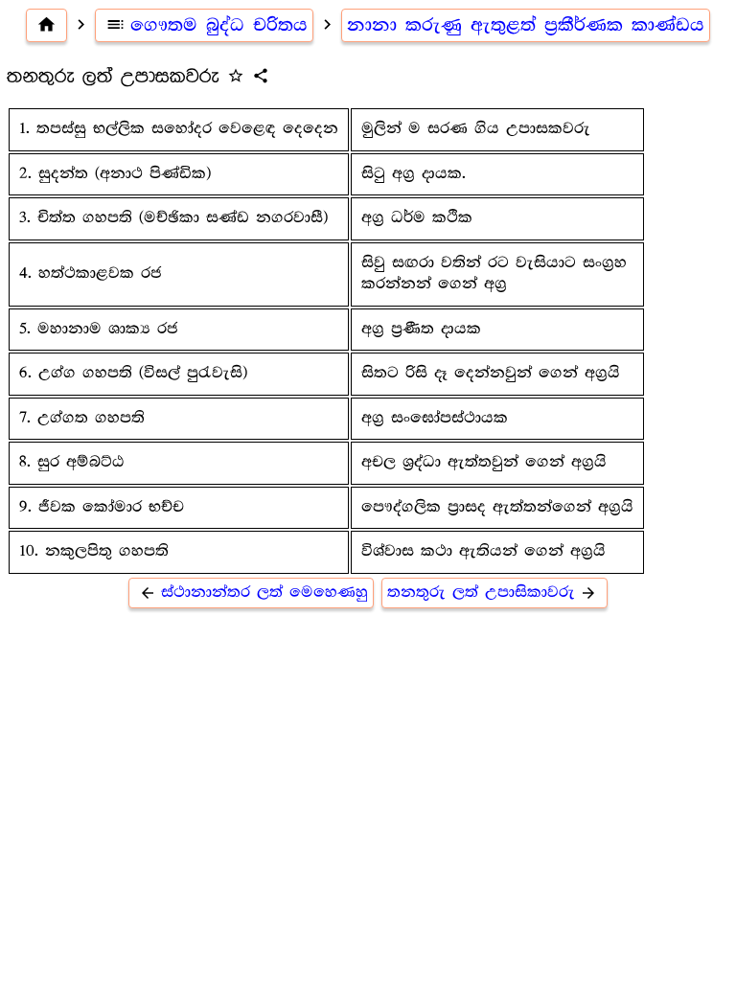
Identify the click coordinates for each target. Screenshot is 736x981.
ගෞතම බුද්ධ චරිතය (206, 24)
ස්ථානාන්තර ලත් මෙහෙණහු (253, 592)
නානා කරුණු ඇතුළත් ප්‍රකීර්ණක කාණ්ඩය (525, 24)
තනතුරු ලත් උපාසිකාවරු (492, 592)
